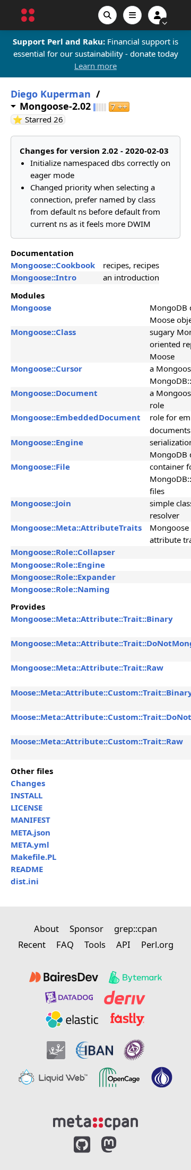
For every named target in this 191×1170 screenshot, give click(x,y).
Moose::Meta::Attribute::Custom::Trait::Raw (97, 741)
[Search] (107, 15)
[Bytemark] (135, 977)
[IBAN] (94, 1050)
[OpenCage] (119, 1077)
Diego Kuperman (51, 94)
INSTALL (26, 795)
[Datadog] (69, 997)
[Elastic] (71, 1019)
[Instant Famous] (134, 1050)
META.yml (30, 844)
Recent (32, 944)
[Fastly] (127, 1019)
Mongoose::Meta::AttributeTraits (76, 527)
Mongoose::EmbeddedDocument (76, 417)
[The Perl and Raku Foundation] (161, 1077)
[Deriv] (124, 997)
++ (119, 107)
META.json (30, 832)
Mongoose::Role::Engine (58, 564)
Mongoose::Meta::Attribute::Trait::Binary (92, 618)
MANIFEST (30, 819)
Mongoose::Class (43, 332)
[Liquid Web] (53, 1077)
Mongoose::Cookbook (53, 265)
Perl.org (157, 944)
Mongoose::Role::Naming (60, 589)
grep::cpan (135, 928)
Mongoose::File (40, 466)
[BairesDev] (63, 977)
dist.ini (25, 881)
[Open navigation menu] (132, 15)
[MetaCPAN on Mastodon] (119, 1145)
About (46, 928)
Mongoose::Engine (47, 442)
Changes (28, 783)
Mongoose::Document (54, 393)
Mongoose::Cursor (46, 368)
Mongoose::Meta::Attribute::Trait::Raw (87, 667)
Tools (95, 944)
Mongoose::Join (41, 503)
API (123, 944)
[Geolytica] (56, 1050)
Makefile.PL (33, 856)
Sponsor (86, 928)
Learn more (95, 65)
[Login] (157, 15)
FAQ (65, 944)
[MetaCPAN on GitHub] (82, 1145)
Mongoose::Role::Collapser (63, 552)
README (27, 869)
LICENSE (26, 807)
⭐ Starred (39, 120)
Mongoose (31, 307)
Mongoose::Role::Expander (63, 576)
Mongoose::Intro (43, 277)
